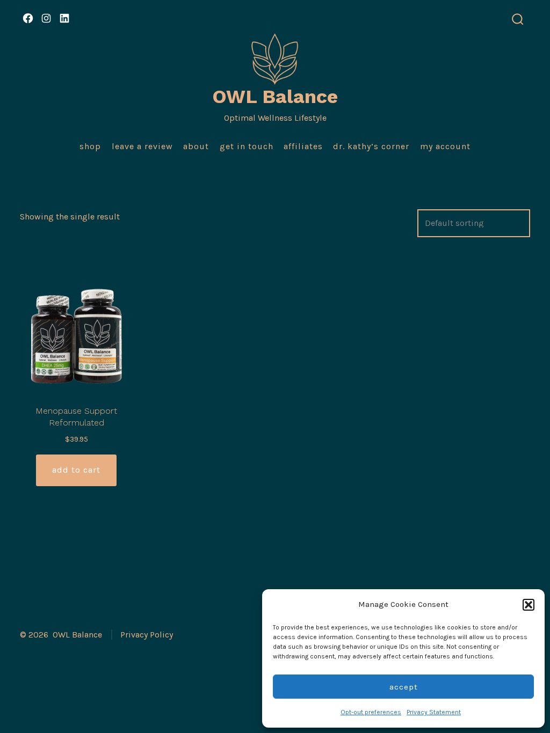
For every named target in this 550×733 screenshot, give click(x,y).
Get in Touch (246, 146)
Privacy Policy (146, 634)
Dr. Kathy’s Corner (371, 146)
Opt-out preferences (371, 712)
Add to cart (76, 470)
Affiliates (303, 146)
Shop (90, 146)
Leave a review (142, 146)
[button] (528, 604)
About (196, 146)
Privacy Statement (434, 712)
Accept (403, 687)
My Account (445, 146)
